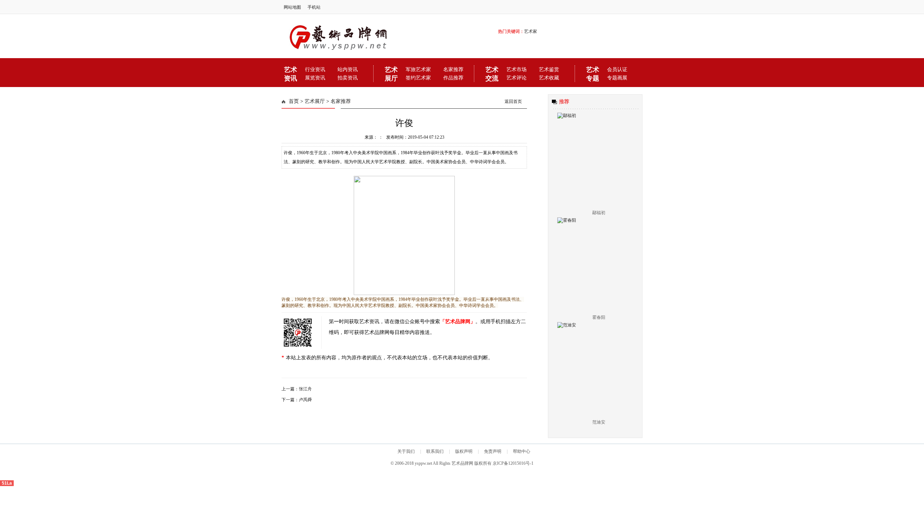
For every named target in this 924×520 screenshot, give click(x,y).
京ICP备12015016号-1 (512, 463)
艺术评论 (516, 78)
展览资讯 (315, 78)
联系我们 (435, 451)
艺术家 (530, 31)
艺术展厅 (315, 101)
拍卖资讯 (347, 78)
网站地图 (292, 7)
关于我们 (406, 451)
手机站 (314, 7)
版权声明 (463, 451)
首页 (294, 101)
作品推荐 (453, 78)
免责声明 (492, 451)
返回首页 (513, 101)
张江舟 (305, 388)
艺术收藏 (549, 78)
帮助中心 (521, 451)
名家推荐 (341, 101)
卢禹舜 (305, 399)
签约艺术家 (418, 78)
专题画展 (617, 78)
